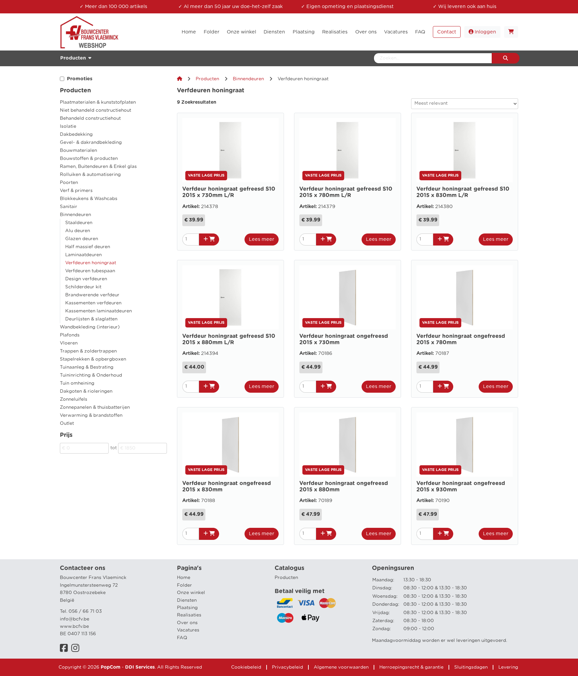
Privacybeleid (287, 667)
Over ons (187, 622)
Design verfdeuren (86, 279)
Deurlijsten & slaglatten (91, 319)
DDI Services (140, 667)
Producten (207, 79)
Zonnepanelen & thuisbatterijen (95, 407)
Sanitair (68, 206)
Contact (446, 31)
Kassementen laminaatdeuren (98, 311)
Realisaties (189, 615)
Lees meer (261, 239)
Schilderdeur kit (83, 287)
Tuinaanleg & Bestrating (86, 367)
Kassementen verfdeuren (93, 303)
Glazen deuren (81, 238)
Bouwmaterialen (78, 150)
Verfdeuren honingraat (90, 263)
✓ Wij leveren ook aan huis (464, 6)
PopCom (110, 667)
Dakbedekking (76, 134)
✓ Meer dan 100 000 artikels (113, 6)
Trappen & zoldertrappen (88, 351)
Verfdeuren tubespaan (90, 271)
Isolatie (68, 126)
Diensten (187, 600)
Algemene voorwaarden (341, 667)
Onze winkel (191, 592)
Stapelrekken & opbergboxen (93, 359)
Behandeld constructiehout (90, 118)
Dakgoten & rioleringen (86, 391)
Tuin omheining (77, 383)
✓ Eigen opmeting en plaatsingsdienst (347, 6)
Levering (508, 667)
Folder (184, 585)
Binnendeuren (75, 214)
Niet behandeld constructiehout (95, 110)
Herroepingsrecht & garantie (411, 667)
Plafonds (70, 335)
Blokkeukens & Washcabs (88, 198)
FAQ (182, 638)
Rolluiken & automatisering (90, 174)
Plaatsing (187, 607)
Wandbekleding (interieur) (90, 327)
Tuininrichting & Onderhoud (91, 375)
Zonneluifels (73, 399)
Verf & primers (76, 190)
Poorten (69, 182)
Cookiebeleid (246, 667)
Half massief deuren (87, 247)
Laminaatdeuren (83, 255)
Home (183, 577)
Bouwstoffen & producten (89, 158)
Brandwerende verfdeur (92, 295)
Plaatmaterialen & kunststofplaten (98, 102)
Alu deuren (77, 230)
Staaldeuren (78, 222)
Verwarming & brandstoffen (91, 415)
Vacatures (188, 630)
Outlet (67, 423)
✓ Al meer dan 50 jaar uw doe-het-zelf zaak (230, 6)
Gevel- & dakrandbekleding (91, 142)
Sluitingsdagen (471, 667)
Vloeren (69, 343)
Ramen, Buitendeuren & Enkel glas (98, 166)
